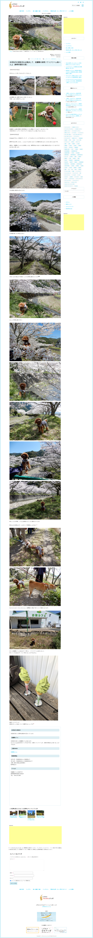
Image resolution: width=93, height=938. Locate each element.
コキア (66, 178)
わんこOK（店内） (68, 134)
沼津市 (75, 145)
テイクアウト (76, 136)
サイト (11, 878)
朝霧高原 (76, 147)
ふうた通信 (71, 11)
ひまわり (66, 176)
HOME (22, 11)
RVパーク (78, 141)
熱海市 (74, 143)
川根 (70, 158)
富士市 (66, 147)
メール (12, 875)
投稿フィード (68, 204)
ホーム (11, 51)
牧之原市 (66, 162)
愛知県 (80, 167)
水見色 (71, 156)
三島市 (70, 145)
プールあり (74, 132)
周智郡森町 (81, 162)
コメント (12, 858)
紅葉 (81, 176)
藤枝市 (66, 158)
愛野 (78, 158)
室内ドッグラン (67, 132)
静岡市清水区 (80, 154)
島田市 (74, 158)
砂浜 (74, 140)
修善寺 (81, 149)
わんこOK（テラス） (68, 136)
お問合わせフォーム (46, 906)
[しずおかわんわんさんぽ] (16, 2)
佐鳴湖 (77, 165)
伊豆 (72, 149)
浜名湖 (73, 165)
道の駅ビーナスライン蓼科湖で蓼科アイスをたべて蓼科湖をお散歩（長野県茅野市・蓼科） (74, 72)
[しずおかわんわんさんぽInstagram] (83, 2)
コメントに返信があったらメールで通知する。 (21, 880)
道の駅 (66, 140)
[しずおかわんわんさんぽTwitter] (80, 2)
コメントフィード (69, 206)
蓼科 (65, 169)
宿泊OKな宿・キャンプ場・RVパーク (59, 11)
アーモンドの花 (67, 171)
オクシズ (66, 156)
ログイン (68, 202)
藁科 (75, 156)
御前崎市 (70, 160)
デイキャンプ (67, 141)
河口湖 (70, 167)
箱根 (65, 143)
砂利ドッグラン (67, 130)
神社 (70, 140)
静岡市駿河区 (73, 154)
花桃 (73, 171)
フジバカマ (77, 176)
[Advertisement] (40, 835)
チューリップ (75, 173)
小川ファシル (67, 182)
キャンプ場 (79, 140)
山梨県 (82, 165)
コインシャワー (67, 127)
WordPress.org (69, 208)
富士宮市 (70, 147)
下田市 (73, 152)
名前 (11, 872)
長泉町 (80, 145)
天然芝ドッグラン (75, 127)
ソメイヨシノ (78, 171)
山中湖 (66, 167)
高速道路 (80, 138)
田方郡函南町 (67, 151)
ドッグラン (28, 11)
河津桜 (80, 169)
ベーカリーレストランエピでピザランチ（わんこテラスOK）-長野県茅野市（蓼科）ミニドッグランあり (74, 81)
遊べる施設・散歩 (37, 11)
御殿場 (66, 145)
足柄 (69, 143)
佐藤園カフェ (14, 752)
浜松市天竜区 (67, 165)
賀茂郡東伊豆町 (74, 151)
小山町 (78, 143)
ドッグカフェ (45, 11)
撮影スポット (74, 138)
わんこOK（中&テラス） (78, 134)
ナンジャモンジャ (68, 173)
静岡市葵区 (67, 154)
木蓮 (75, 169)
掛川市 (66, 160)
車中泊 (73, 141)
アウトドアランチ (79, 178)
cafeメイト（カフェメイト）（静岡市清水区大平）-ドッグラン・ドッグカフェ (74, 105)
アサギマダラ (71, 178)
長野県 (75, 167)
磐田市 (76, 162)
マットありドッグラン (76, 130)
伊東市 (77, 149)
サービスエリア (67, 138)
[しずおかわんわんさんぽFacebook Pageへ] (78, 2)
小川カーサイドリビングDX (69, 184)
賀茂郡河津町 (67, 152)
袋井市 (71, 162)
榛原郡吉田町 (77, 160)
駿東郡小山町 (67, 149)
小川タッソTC (74, 182)
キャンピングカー (68, 180)
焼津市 (80, 156)
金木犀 (71, 176)
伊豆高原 (77, 152)
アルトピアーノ (76, 180)
